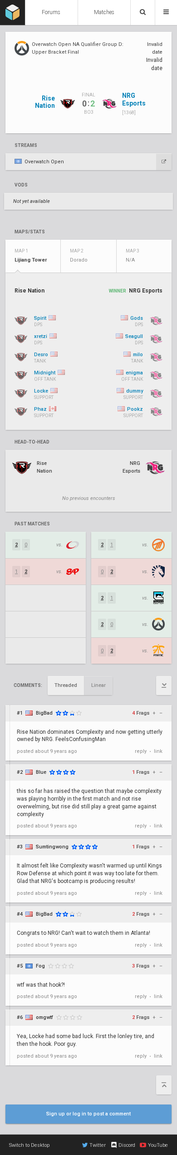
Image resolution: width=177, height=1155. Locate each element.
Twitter (97, 1145)
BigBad (44, 713)
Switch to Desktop (29, 1145)
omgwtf (44, 1017)
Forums (51, 12)
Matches (104, 12)
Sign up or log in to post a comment (88, 1114)
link (158, 751)
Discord (126, 1145)
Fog (40, 966)
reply (141, 751)
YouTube (158, 1145)
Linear (98, 685)
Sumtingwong (52, 847)
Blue (41, 772)
